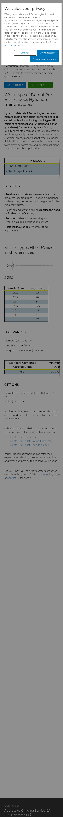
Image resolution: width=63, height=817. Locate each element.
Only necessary (47, 52)
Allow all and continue (44, 59)
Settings (25, 52)
